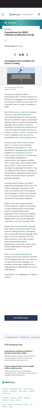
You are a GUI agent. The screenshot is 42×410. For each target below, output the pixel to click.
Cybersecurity (25, 337)
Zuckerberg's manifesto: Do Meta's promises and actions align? (18, 352)
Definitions (27, 397)
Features (18, 400)
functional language (20, 254)
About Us (5, 389)
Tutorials (4, 406)
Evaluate (8, 29)
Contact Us (5, 391)
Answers (20, 397)
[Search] (39, 14)
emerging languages (22, 221)
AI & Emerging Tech (11, 337)
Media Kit (32, 391)
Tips (31, 404)
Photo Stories (18, 404)
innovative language (27, 226)
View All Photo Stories (21, 318)
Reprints (13, 397)
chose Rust (22, 135)
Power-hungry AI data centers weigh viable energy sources (19, 367)
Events (12, 400)
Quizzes (26, 404)
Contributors (5, 397)
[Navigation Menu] (3, 14)
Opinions (10, 404)
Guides (4, 404)
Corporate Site (6, 393)
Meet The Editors (28, 389)
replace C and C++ (19, 132)
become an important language (24, 112)
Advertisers (13, 391)
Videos (11, 406)
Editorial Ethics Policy (15, 389)
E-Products (5, 400)
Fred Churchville (9, 46)
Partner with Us (23, 391)
